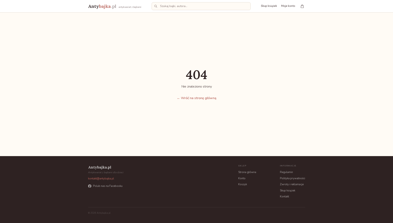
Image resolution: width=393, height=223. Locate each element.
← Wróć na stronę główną (196, 98)
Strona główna (247, 172)
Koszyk (242, 184)
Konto (241, 178)
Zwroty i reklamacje (292, 184)
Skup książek (269, 6)
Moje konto (288, 6)
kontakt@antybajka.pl (101, 178)
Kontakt (284, 196)
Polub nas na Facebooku (108, 186)
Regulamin (286, 172)
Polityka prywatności (292, 178)
